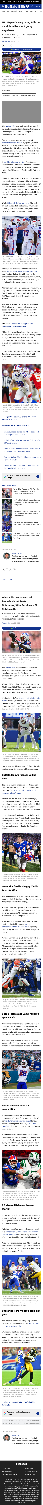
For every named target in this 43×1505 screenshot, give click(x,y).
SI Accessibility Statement (10, 1474)
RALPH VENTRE (17, 553)
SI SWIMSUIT (17, 2)
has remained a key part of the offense (22, 271)
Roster (21, 11)
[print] (14, 569)
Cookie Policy (28, 1468)
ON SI (9, 2)
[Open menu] (3, 6)
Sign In (37, 6)
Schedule (14, 11)
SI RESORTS (35, 2)
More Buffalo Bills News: (15, 426)
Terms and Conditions (31, 1471)
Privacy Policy (6, 1468)
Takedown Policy (7, 1471)
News (10, 579)
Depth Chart (33, 11)
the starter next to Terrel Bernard (17, 1121)
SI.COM (4, 2)
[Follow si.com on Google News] (37, 476)
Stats (26, 11)
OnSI (8, 11)
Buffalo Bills (10, 126)
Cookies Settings (29, 1474)
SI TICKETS (26, 2)
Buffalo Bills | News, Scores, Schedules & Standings (19, 95)
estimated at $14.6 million (12, 143)
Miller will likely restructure (18, 203)
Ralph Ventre (6, 41)
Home (3, 11)
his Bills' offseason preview (14, 162)
